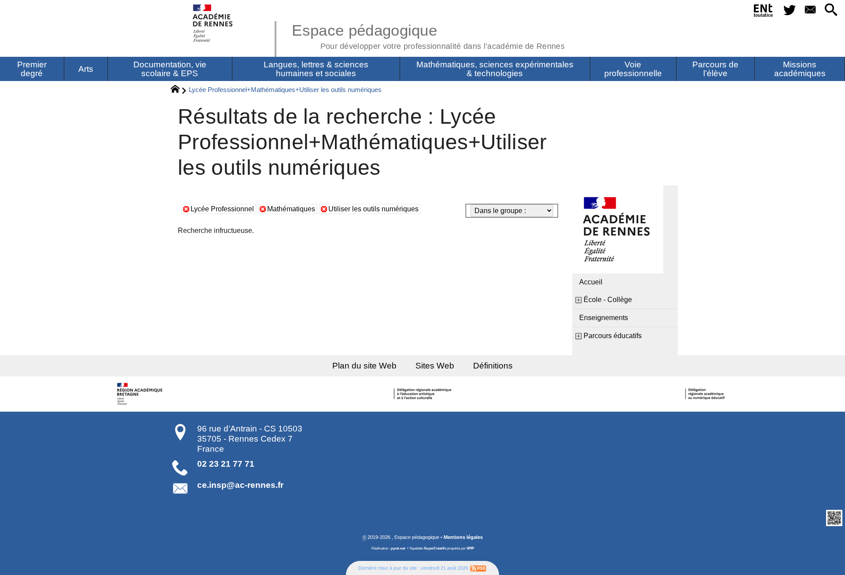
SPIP (470, 548)
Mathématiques (291, 209)
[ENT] (764, 12)
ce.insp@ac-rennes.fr (240, 485)
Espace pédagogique (428, 35)
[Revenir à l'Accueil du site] (179, 90)
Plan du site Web (364, 365)
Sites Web (434, 365)
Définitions (493, 365)
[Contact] (810, 10)
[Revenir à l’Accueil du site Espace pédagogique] (213, 23)
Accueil (591, 282)
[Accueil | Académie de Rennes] (140, 394)
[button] (831, 10)
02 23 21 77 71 (225, 463)
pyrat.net (398, 548)
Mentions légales (463, 537)
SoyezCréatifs (435, 548)
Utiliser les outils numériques (373, 209)
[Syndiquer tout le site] (478, 568)
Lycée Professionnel (222, 209)
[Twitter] (789, 10)
